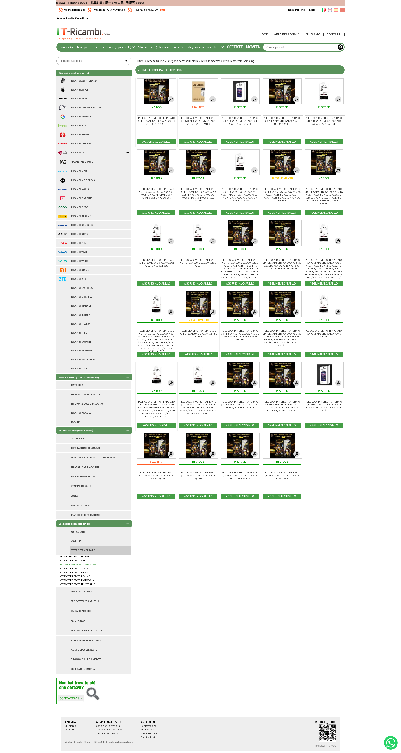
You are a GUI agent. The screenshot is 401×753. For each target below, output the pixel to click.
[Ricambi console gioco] (62, 108)
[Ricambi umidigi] (62, 306)
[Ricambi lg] (62, 152)
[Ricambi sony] (62, 234)
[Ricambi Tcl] (62, 243)
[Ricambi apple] (62, 90)
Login (312, 9)
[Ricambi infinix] (62, 315)
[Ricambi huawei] (62, 134)
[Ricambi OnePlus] (62, 198)
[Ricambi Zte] (62, 279)
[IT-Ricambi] (83, 41)
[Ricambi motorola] (62, 180)
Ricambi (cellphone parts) (75, 47)
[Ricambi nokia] (62, 189)
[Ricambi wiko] (62, 261)
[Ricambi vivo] (62, 252)
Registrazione (296, 9)
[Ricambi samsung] (62, 225)
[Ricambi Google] (62, 116)
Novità (253, 47)
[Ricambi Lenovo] (62, 143)
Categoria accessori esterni (203, 47)
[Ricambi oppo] (62, 207)
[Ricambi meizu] (62, 171)
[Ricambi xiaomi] (62, 270)
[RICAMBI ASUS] (62, 99)
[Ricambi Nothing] (62, 288)
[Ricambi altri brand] (62, 81)
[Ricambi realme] (62, 216)
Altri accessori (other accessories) (159, 47)
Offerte (235, 47)
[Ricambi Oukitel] (62, 297)
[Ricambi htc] (62, 125)
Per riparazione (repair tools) (113, 47)
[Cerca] (340, 47)
